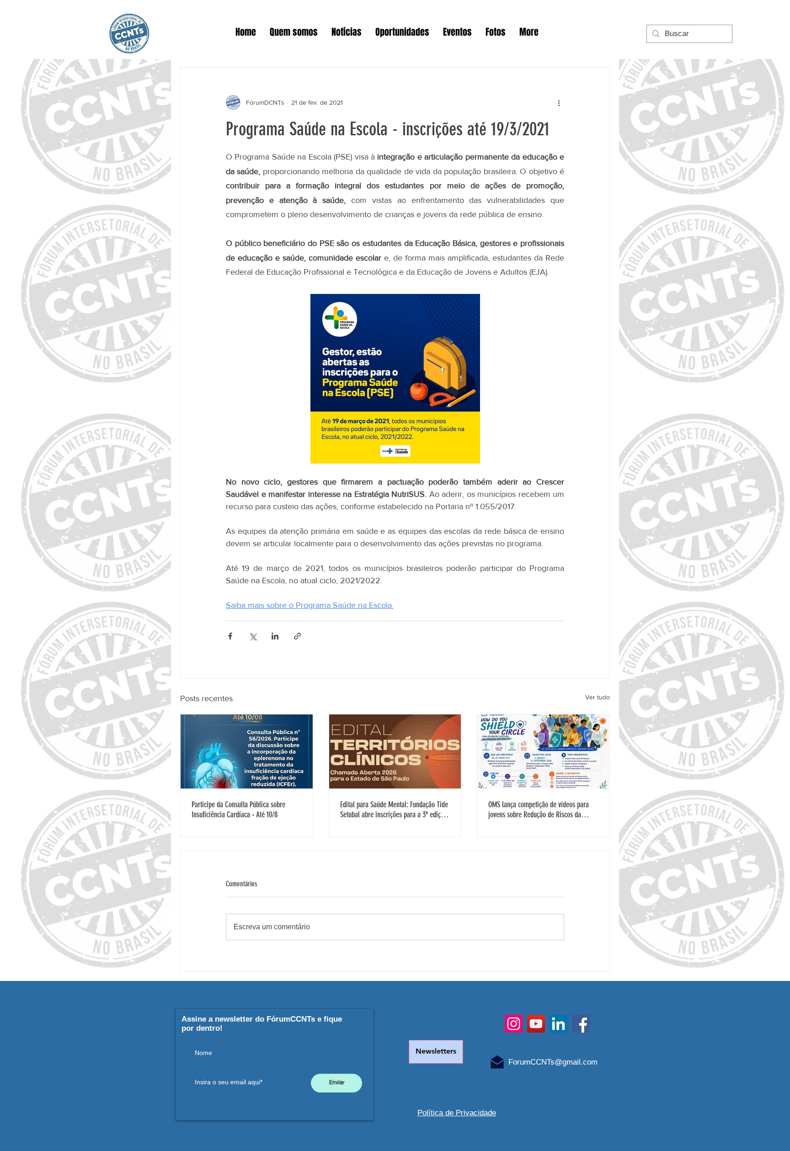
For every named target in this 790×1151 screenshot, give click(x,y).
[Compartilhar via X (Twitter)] (252, 636)
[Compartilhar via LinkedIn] (275, 636)
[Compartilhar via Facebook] (230, 636)
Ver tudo (597, 697)
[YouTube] (536, 1024)
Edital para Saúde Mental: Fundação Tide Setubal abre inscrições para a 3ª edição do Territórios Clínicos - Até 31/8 (394, 809)
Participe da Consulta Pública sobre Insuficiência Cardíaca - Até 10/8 (238, 809)
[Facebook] (581, 1024)
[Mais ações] (558, 102)
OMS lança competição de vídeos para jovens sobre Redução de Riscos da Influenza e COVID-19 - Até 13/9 (538, 809)
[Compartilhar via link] (297, 636)
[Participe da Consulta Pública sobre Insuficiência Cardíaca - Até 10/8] (247, 751)
